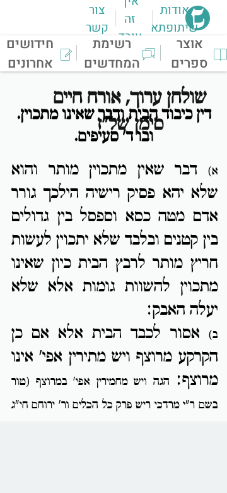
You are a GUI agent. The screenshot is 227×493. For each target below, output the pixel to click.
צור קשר (97, 19)
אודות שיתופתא (174, 19)
